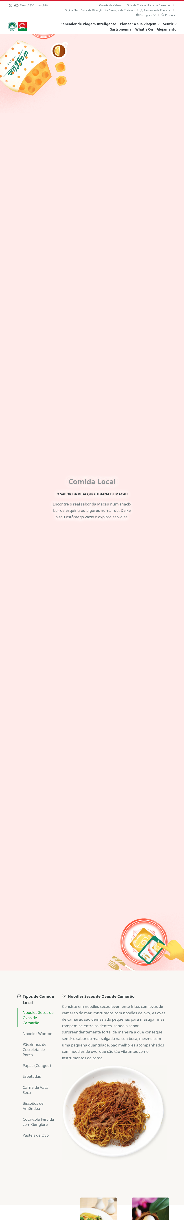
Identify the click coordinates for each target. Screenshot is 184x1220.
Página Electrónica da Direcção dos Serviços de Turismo (99, 10)
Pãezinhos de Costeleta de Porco (34, 1049)
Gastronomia (120, 29)
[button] (155, 10)
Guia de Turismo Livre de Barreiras (149, 5)
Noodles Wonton (38, 1033)
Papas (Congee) (37, 1065)
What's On (144, 29)
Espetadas (32, 1076)
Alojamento (166, 29)
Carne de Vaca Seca (35, 1090)
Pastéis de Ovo (36, 1135)
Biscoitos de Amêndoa (33, 1106)
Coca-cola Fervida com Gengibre (38, 1122)
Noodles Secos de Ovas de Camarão (38, 1017)
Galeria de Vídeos (110, 5)
